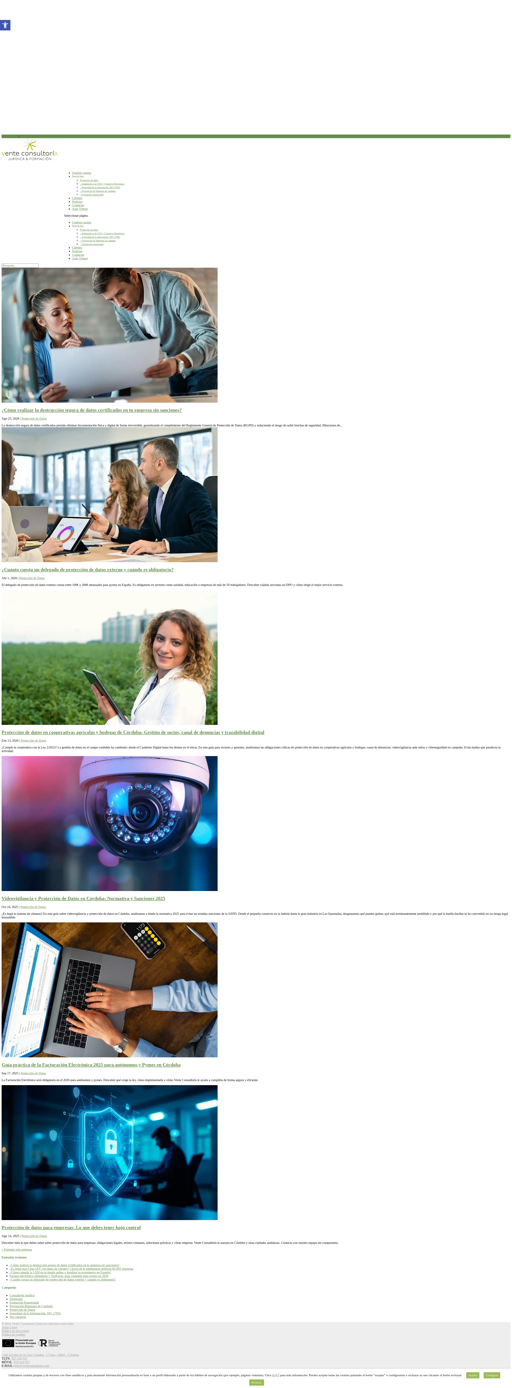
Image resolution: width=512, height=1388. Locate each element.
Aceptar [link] (473, 1375)
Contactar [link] (78, 254)
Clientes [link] (77, 247)
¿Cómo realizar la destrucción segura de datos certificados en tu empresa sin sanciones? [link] (92, 410)
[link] (5, 25)
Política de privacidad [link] (15, 1331)
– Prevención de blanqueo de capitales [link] (98, 191)
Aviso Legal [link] (9, 1327)
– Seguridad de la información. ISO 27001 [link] (100, 187)
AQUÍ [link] (275, 1375)
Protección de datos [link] (89, 180)
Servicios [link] (78, 176)
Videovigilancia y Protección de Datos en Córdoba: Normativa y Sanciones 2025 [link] (83, 898)
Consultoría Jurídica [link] (22, 1295)
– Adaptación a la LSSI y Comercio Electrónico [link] (102, 184)
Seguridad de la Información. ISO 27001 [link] (35, 1313)
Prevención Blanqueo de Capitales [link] (31, 1306)
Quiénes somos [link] (81, 222)
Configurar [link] (492, 1375)
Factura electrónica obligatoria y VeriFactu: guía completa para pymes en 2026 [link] (59, 1276)
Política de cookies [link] (13, 1334)
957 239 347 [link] (10, 136)
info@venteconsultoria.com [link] (31, 1365)
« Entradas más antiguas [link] (17, 1249)
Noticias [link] (77, 251)
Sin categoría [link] (18, 1317)
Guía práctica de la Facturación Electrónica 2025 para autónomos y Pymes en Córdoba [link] (91, 1064)
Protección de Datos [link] (34, 418)
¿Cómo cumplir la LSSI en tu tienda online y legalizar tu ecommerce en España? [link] (60, 1272)
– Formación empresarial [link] (91, 194)
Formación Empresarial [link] (24, 1302)
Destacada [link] (16, 1299)
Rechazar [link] (257, 1382)
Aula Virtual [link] (80, 209)
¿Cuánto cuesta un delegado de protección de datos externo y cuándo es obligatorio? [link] (88, 569)
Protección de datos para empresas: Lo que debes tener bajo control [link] (71, 1227)
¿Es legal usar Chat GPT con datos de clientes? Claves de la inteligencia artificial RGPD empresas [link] (71, 1268)
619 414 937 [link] (28, 136)
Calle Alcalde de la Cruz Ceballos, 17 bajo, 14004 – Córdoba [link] (40, 1355)
